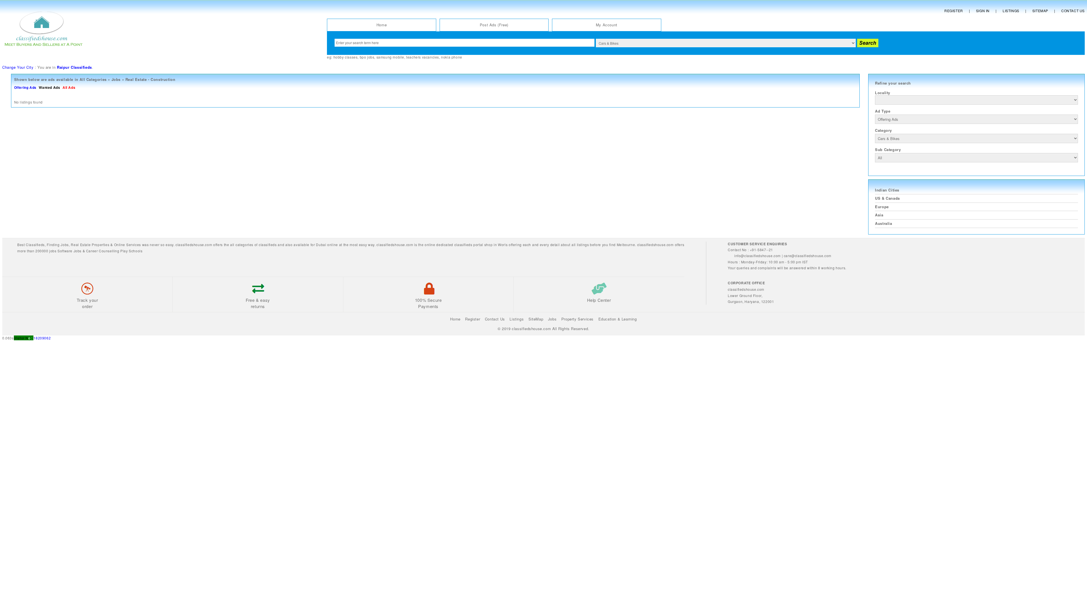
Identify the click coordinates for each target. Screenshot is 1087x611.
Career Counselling (102, 250)
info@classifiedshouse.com (757, 255)
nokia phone (451, 57)
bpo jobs (367, 57)
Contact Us (1073, 10)
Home (381, 24)
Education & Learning (617, 319)
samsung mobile (390, 57)
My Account (606, 24)
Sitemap (1040, 10)
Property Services (577, 319)
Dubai (321, 244)
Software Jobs (69, 250)
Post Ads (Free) (494, 24)
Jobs (116, 79)
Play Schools (131, 250)
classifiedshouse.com (655, 244)
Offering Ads (25, 87)
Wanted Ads (49, 87)
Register (953, 10)
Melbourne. (626, 244)
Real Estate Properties (90, 244)
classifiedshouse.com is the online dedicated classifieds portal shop (434, 244)
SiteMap (535, 319)
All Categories (93, 79)
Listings (1011, 10)
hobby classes (345, 57)
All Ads (69, 87)
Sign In (983, 10)
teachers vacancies (422, 57)
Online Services (127, 244)
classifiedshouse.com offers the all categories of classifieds (227, 244)
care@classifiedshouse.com (807, 255)
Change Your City (18, 67)
